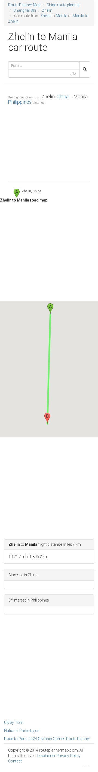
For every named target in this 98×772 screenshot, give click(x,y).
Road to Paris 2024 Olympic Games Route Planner (47, 739)
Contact (15, 761)
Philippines (20, 102)
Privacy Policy (68, 755)
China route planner (63, 5)
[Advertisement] (49, 142)
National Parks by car (22, 730)
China (63, 96)
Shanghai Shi (24, 10)
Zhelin (47, 10)
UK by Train (13, 722)
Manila (61, 16)
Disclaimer (46, 755)
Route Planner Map (24, 5)
